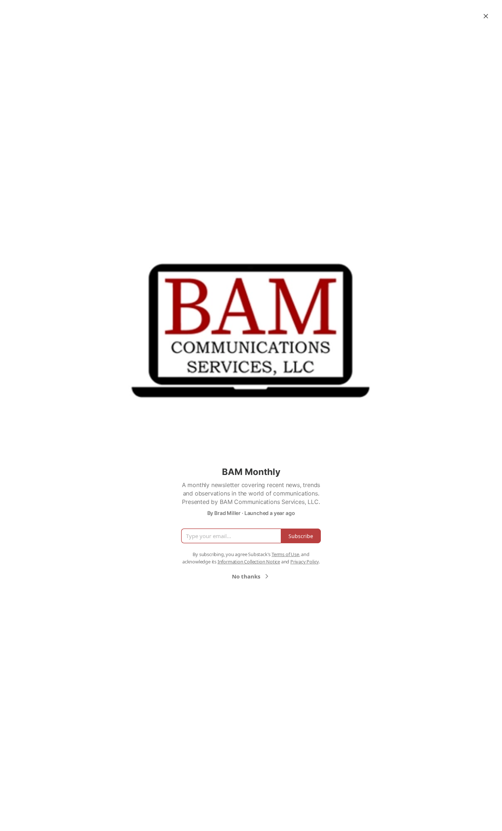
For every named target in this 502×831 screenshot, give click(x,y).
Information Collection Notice (249, 561)
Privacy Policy (304, 561)
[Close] (485, 16)
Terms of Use (285, 554)
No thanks (246, 576)
